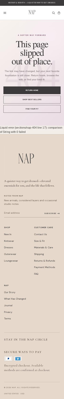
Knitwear (9, 240)
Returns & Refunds (44, 260)
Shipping (39, 254)
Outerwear (10, 254)
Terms (7, 318)
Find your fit (32, 109)
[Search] (53, 12)
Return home (32, 90)
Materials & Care (43, 247)
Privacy (8, 312)
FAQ (36, 273)
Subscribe (52, 213)
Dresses (8, 247)
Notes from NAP (13, 196)
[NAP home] (32, 12)
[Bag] (59, 12)
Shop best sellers (32, 99)
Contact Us (40, 234)
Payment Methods (44, 267)
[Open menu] (6, 13)
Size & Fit (39, 240)
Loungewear (11, 260)
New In (8, 234)
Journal (8, 305)
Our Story (9, 292)
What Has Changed (15, 298)
